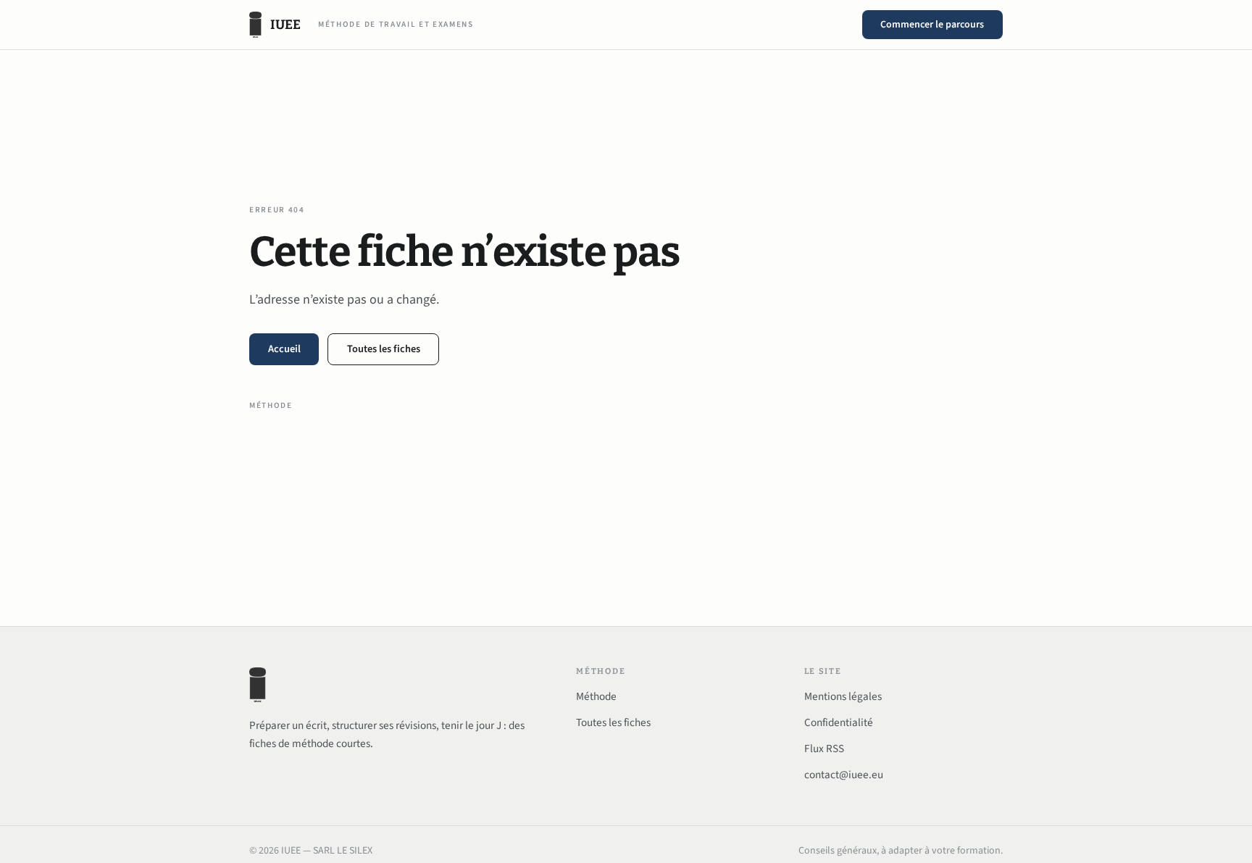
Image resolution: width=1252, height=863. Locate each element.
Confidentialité (838, 722)
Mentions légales (843, 696)
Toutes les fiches (383, 349)
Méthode (271, 405)
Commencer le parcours (932, 24)
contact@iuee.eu (843, 775)
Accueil (284, 349)
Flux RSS (824, 748)
